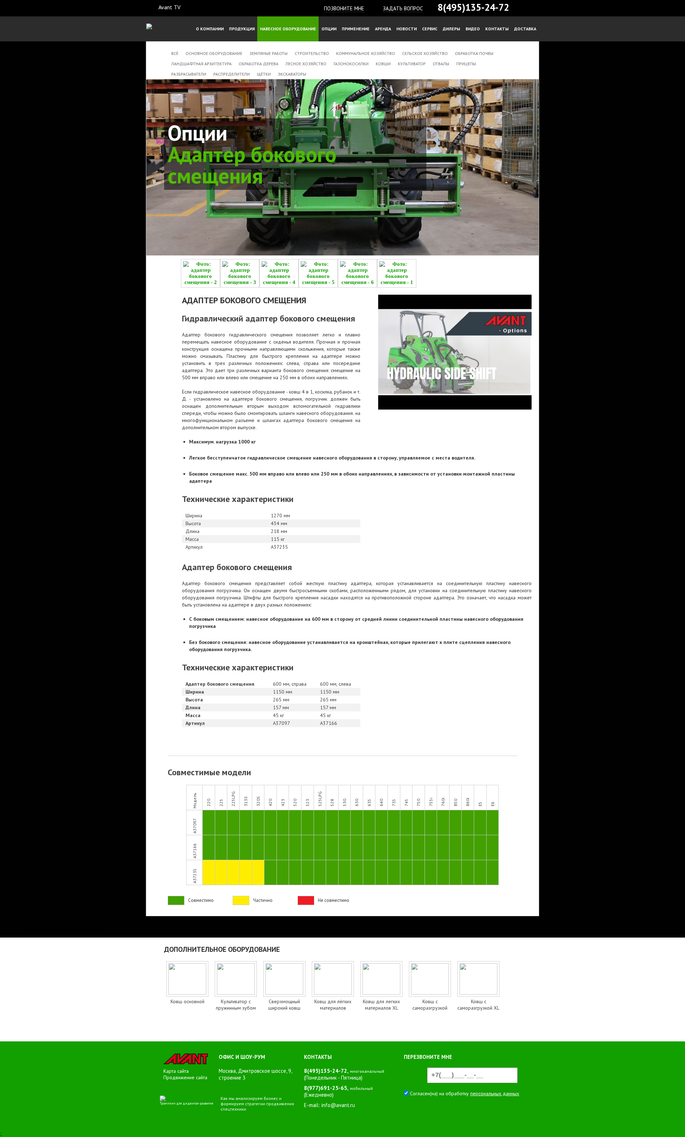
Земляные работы (268, 53)
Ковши (383, 63)
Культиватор (412, 63)
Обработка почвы (474, 53)
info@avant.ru (338, 1105)
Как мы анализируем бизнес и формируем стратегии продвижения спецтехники (257, 1104)
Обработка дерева (258, 63)
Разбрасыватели (188, 74)
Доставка (525, 28)
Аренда (383, 28)
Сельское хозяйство (425, 53)
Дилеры (451, 28)
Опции (328, 28)
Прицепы (466, 63)
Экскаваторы (292, 74)
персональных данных (494, 1093)
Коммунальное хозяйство (365, 53)
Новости (406, 28)
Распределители (231, 74)
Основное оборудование (214, 53)
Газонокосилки (351, 63)
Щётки (264, 74)
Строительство (312, 53)
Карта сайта (176, 1071)
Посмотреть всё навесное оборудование (234, 1028)
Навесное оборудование (288, 28)
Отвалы (441, 63)
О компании (210, 28)
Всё (174, 53)
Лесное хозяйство (305, 63)
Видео (473, 28)
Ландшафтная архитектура (201, 63)
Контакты (497, 28)
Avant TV (169, 7)
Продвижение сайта (185, 1077)
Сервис (429, 28)
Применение (356, 28)
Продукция (242, 28)
